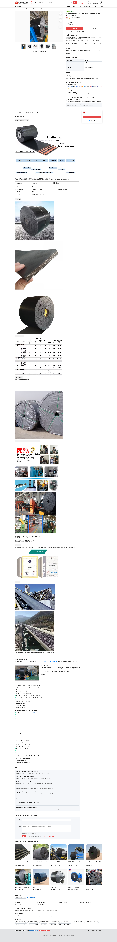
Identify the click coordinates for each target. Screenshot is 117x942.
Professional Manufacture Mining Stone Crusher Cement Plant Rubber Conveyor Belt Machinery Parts (22, 863)
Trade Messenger (34, 930)
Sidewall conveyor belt (62, 902)
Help (80, 6)
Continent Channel (73, 934)
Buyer (74, 6)
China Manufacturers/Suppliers (49, 934)
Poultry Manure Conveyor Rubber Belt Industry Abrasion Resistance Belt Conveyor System (75, 887)
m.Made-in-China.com (61, 935)
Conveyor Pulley (83, 900)
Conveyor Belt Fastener (19, 900)
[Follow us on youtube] (98, 930)
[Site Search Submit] (75, 2)
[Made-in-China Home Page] (21, 2)
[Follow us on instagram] (96, 930)
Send (24, 836)
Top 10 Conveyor (44, 924)
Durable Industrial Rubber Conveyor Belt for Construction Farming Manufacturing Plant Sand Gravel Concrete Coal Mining (22, 887)
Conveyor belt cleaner (62, 900)
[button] (71, 2)
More (16, 926)
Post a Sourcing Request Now (48, 836)
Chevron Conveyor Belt (19, 904)
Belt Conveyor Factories (44, 921)
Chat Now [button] (94, 28)
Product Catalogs (31, 897)
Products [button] (34, 2)
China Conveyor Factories (20, 921)
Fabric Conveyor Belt (40, 904)
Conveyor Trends (53, 924)
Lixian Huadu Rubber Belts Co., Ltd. (75, 17)
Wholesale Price (65, 934)
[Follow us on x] (94, 930)
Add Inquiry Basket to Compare (39, 51)
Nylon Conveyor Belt (33, 915)
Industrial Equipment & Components (25, 8)
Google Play (25, 930)
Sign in (101, 3)
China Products (39, 934)
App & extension (87, 6)
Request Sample (86, 31)
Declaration (71, 937)
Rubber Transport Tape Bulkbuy (64, 924)
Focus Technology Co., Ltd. (50, 937)
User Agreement (65, 937)
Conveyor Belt (43, 8)
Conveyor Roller (32, 712)
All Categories (18, 6)
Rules (102, 6)
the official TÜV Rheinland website (50, 661)
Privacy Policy (77, 937)
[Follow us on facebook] (93, 930)
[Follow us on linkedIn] (101, 930)
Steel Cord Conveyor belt (41, 902)
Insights (84, 934)
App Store (17, 930)
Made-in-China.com (53, 935)
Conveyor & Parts (36, 8)
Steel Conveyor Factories (32, 921)
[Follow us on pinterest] (100, 930)
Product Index (79, 934)
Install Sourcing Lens (45, 930)
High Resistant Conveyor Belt (78, 921)
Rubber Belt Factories (55, 921)
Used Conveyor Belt (40, 900)
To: (20, 823)
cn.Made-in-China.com (70, 935)
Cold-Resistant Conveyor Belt (45, 915)
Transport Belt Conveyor (33, 924)
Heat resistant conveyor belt (85, 902)
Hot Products (34, 934)
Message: (19, 826)
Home (16, 8)
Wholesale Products (58, 934)
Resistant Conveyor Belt (66, 921)
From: (20, 819)
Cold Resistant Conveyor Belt (21, 924)
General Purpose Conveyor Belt (21, 915)
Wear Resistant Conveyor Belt (92, 921)
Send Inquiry (74, 28)
